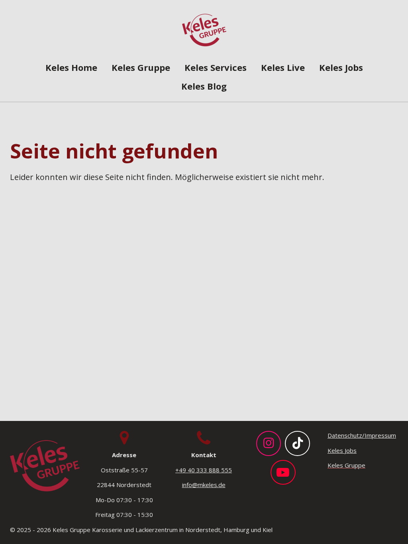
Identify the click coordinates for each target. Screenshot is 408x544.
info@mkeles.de (204, 485)
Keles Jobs (342, 450)
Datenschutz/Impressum (362, 435)
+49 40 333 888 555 (203, 470)
